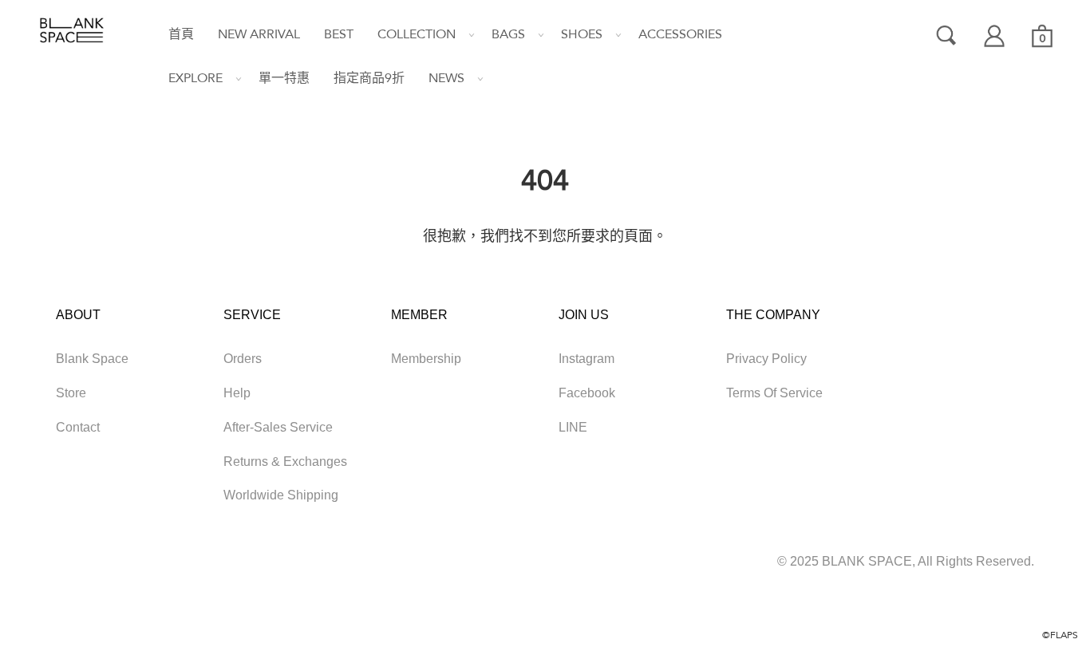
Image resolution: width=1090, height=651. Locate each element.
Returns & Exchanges (285, 461)
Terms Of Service (774, 393)
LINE (573, 427)
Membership (426, 358)
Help (237, 393)
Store (71, 393)
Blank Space (92, 358)
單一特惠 (284, 78)
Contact (78, 427)
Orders (242, 358)
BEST (338, 34)
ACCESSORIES (680, 34)
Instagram (586, 358)
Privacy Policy (766, 358)
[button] (410, 35)
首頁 (181, 34)
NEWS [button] (446, 78)
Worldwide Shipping (280, 495)
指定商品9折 (369, 78)
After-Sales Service (278, 427)
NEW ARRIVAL (259, 34)
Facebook (587, 393)
